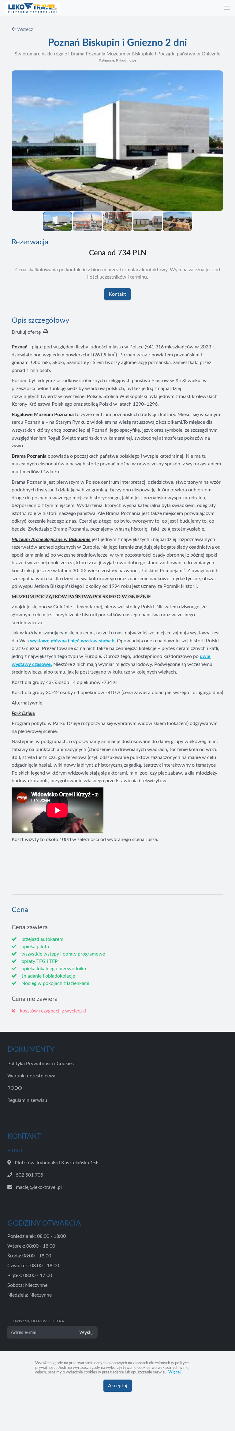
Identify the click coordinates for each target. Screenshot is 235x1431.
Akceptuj (117, 1385)
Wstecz (24, 29)
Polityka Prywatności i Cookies (40, 1063)
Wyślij (86, 1332)
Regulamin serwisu (27, 1100)
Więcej (174, 1372)
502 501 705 (29, 1175)
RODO (14, 1088)
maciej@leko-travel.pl (39, 1187)
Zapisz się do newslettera (38, 1321)
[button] (227, 8)
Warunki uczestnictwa (31, 1075)
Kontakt (117, 294)
